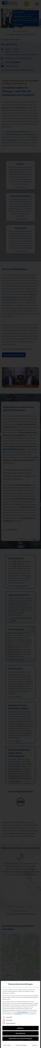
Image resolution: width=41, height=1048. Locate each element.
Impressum (35, 1045)
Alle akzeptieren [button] (20, 1033)
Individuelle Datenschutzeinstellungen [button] (20, 1038)
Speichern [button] (20, 1028)
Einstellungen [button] (18, 1013)
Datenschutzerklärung (22, 1012)
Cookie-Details (7, 1045)
